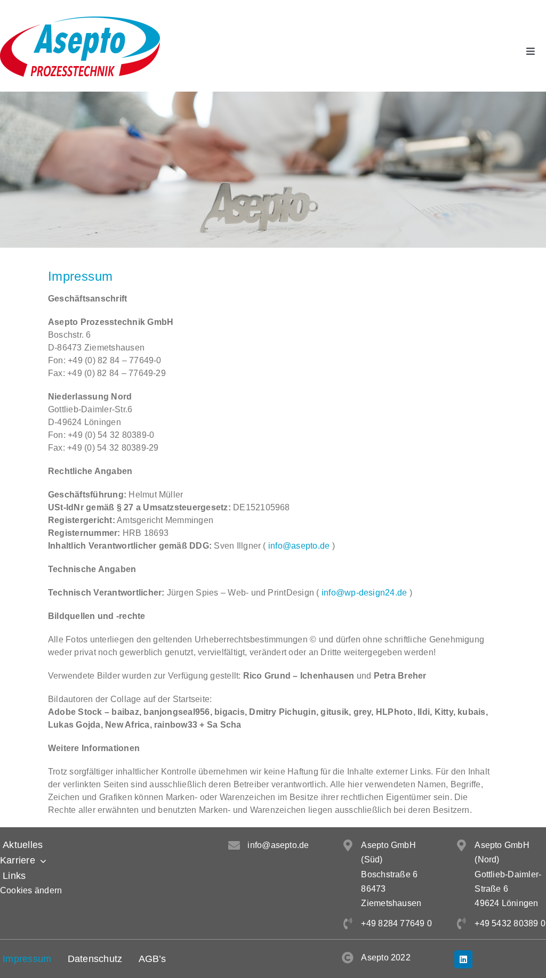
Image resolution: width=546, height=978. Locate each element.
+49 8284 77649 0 (396, 923)
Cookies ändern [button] (31, 890)
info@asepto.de (299, 545)
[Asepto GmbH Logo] (80, 20)
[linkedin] (463, 959)
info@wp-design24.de (364, 592)
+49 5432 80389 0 (510, 923)
